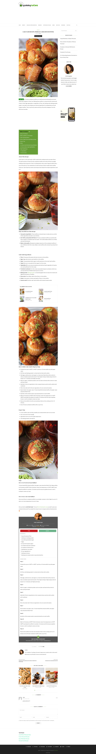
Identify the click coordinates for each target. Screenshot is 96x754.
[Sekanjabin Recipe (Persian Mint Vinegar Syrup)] (22, 299)
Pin (29, 530)
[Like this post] (39, 646)
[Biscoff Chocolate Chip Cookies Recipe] (25, 676)
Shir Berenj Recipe (47, 298)
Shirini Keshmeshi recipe (42, 507)
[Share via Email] (43, 646)
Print (48, 530)
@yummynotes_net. (47, 640)
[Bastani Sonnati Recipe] (41, 292)
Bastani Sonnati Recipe (48, 291)
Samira (40, 33)
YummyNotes (56, 750)
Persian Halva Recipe (29, 291)
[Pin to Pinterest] (42, 646)
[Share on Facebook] (40, 646)
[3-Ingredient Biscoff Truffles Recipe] (38, 676)
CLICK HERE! (69, 86)
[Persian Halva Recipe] (22, 292)
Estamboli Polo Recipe (65, 52)
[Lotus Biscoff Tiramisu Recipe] (51, 676)
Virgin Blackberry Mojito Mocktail (68, 38)
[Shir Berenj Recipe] (41, 299)
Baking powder (31, 272)
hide (29, 131)
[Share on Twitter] (41, 646)
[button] (20, 679)
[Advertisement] (48, 14)
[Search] (76, 25)
